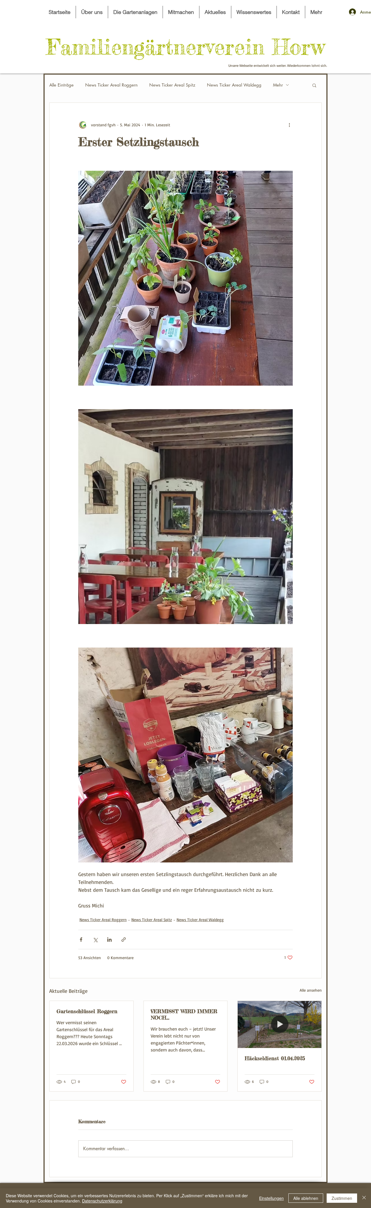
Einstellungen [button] (271, 1198)
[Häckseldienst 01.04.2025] (279, 1024)
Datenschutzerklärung (102, 1201)
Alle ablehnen (305, 1198)
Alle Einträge (61, 85)
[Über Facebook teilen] (81, 939)
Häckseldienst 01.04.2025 (275, 1058)
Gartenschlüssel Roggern (87, 1011)
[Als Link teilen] (123, 939)
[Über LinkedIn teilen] (109, 939)
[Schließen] (364, 1198)
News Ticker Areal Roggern (111, 85)
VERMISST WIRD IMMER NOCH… (184, 1014)
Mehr (278, 85)
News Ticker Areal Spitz (172, 85)
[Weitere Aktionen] (289, 124)
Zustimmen (342, 1198)
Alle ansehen (311, 990)
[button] (314, 85)
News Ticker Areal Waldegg (234, 85)
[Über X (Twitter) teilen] (95, 939)
